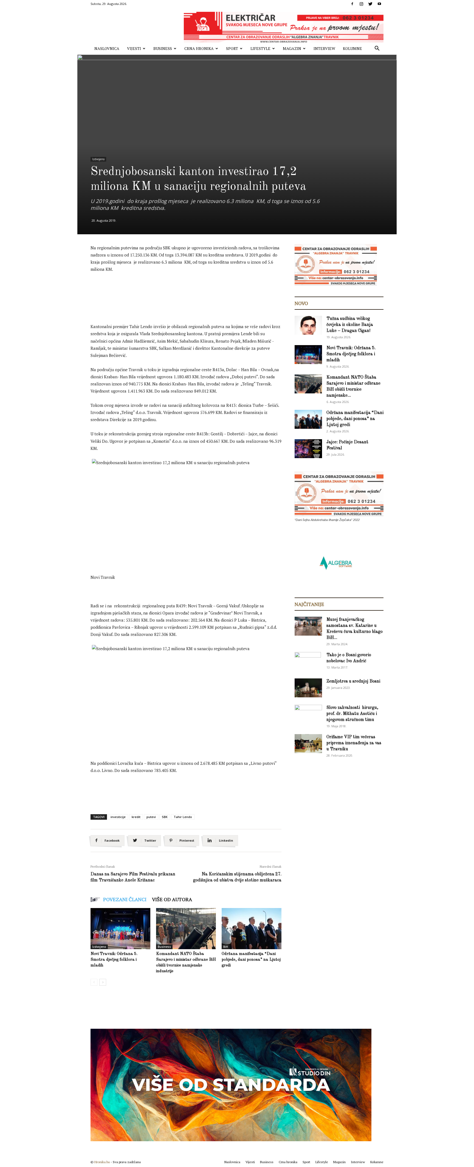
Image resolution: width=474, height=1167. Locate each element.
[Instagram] (361, 4)
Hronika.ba (102, 1162)
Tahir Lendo (183, 817)
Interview (324, 48)
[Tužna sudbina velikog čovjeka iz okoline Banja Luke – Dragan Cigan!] (308, 325)
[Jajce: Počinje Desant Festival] (308, 448)
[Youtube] (379, 4)
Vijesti (134, 48)
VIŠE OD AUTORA (172, 899)
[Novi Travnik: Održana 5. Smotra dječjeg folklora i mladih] (120, 928)
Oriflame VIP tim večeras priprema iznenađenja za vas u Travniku (353, 743)
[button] (376, 49)
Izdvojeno (98, 159)
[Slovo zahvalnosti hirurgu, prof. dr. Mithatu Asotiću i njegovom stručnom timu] (308, 714)
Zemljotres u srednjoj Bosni (353, 681)
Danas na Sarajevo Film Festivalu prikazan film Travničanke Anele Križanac (133, 877)
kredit (136, 817)
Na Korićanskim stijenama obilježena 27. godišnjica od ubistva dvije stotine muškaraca (237, 877)
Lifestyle (260, 48)
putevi (151, 817)
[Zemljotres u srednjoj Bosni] (308, 687)
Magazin (292, 48)
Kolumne (352, 48)
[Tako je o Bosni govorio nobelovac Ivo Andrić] (308, 661)
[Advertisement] (190, 292)
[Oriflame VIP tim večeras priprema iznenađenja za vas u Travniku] (308, 743)
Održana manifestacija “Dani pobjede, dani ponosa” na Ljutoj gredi (251, 960)
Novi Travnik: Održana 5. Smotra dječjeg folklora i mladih (114, 960)
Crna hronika (199, 48)
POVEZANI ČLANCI (124, 899)
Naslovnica (106, 48)
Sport (232, 48)
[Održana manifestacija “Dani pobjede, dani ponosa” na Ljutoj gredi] (251, 928)
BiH (225, 947)
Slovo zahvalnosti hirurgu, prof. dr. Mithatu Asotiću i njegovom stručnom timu (352, 714)
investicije (118, 817)
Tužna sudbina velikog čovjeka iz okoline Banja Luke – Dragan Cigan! (349, 325)
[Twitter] (370, 4)
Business (162, 48)
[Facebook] (352, 4)
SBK (165, 817)
